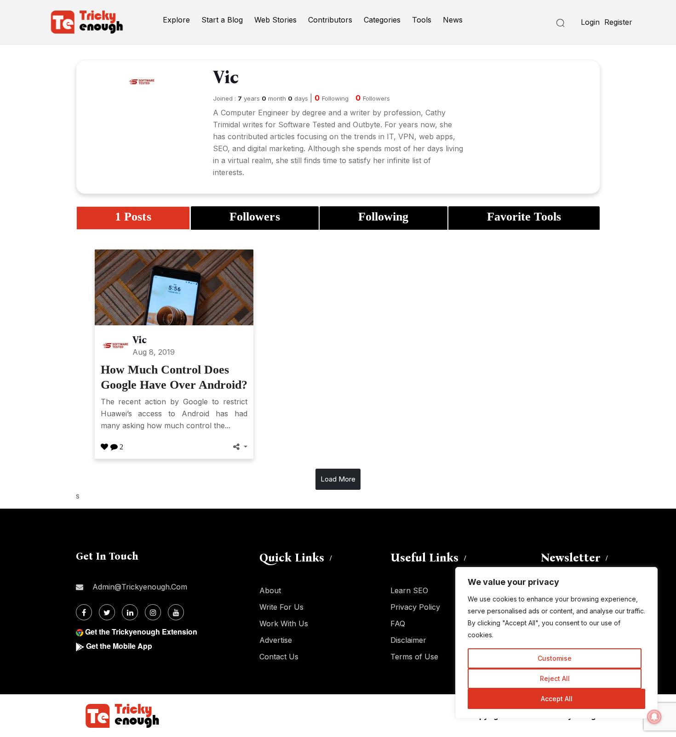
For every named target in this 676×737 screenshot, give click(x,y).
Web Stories (275, 19)
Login (590, 22)
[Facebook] (84, 612)
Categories (382, 19)
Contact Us (278, 656)
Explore (176, 19)
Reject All (555, 678)
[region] (556, 643)
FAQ (397, 623)
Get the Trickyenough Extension (141, 631)
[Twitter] (107, 612)
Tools (421, 19)
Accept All (557, 699)
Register (618, 22)
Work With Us (283, 623)
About (270, 590)
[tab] (133, 218)
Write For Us (281, 607)
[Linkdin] (130, 612)
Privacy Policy (415, 607)
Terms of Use (414, 656)
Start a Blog (222, 19)
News (453, 19)
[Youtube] (176, 612)
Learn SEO (409, 590)
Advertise (275, 640)
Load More (338, 479)
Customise (555, 658)
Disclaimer (408, 640)
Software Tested (306, 124)
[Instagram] (153, 612)
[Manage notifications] (654, 716)
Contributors (330, 19)
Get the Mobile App (119, 646)
